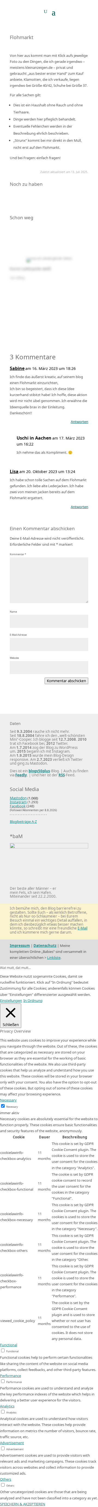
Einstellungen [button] (11, 1000)
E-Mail (82, 928)
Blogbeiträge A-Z (23, 821)
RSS (62, 775)
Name (13, 611)
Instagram (18, 801)
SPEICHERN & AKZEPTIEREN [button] (22, 1504)
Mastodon (18, 798)
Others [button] (5, 1479)
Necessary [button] (8, 1100)
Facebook (18, 806)
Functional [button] (8, 1344)
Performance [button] (10, 1375)
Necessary (12, 1106)
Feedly (21, 775)
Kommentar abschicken (66, 680)
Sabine (17, 368)
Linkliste (53, 957)
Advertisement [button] (12, 1442)
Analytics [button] (7, 1406)
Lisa (14, 471)
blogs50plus (39, 770)
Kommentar (18, 554)
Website (14, 658)
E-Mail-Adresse (18, 635)
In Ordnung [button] (32, 1000)
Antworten (79, 421)
